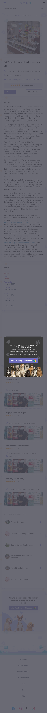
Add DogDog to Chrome (21, 361)
